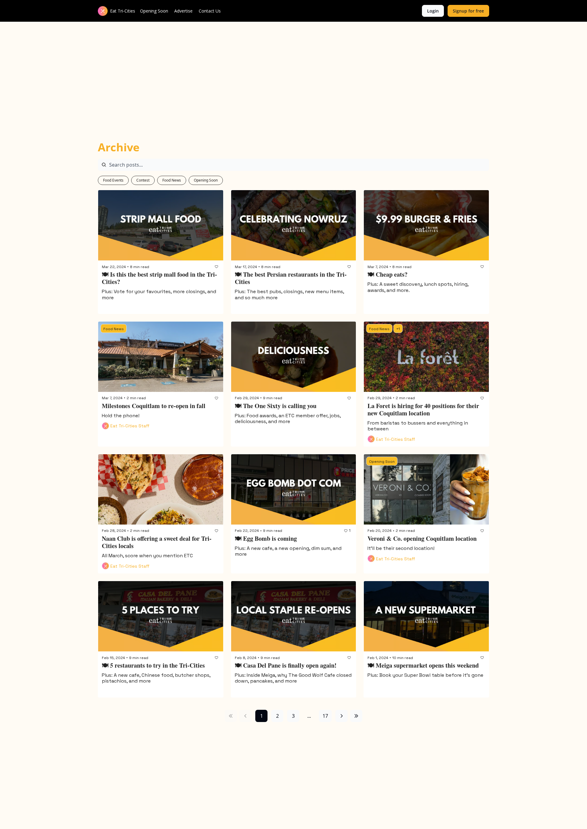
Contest (143, 180)
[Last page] (356, 716)
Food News (171, 180)
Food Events (113, 180)
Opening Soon (206, 180)
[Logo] (103, 11)
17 (325, 716)
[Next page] (341, 716)
